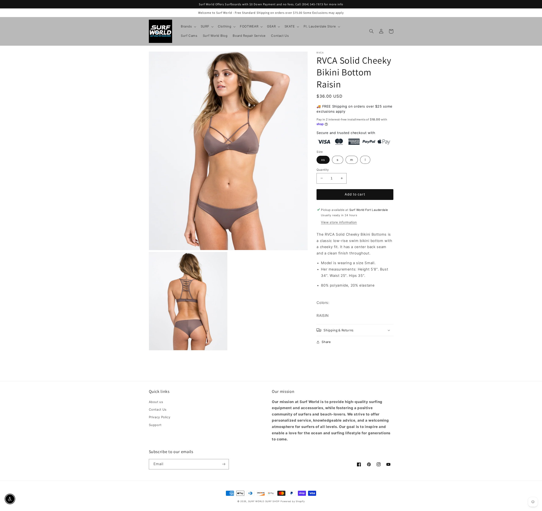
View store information (339, 222)
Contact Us (158, 409)
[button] (188, 26)
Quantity (323, 169)
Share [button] (326, 342)
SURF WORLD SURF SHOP (264, 501)
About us (156, 402)
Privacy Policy (159, 417)
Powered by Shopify (293, 501)
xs (323, 159)
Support (155, 425)
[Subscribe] (223, 464)
